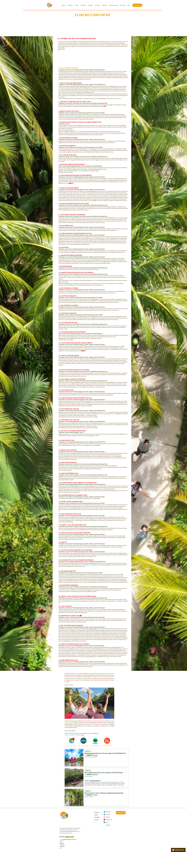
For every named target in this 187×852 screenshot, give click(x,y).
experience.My (93, 628)
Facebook (108, 814)
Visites (96, 815)
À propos (96, 812)
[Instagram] (104, 817)
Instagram (108, 817)
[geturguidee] (104, 820)
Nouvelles (97, 817)
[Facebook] (104, 814)
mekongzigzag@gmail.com (62, 846)
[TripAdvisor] (104, 812)
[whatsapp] (104, 822)
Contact (96, 820)
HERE (82, 735)
